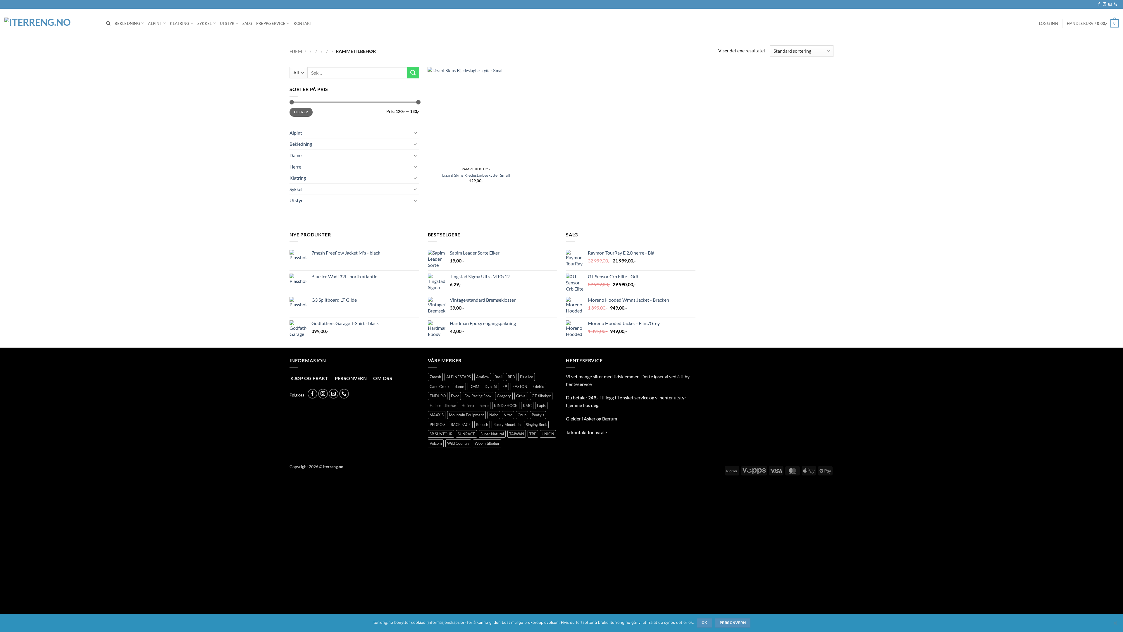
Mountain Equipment (466, 415)
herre (484, 405)
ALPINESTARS (458, 377)
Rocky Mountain (507, 424)
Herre (295, 166)
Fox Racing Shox (478, 396)
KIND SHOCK (506, 405)
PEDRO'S (437, 424)
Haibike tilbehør (443, 405)
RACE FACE (461, 424)
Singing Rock (536, 424)
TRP (532, 434)
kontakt (579, 432)
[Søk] (108, 23)
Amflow (482, 377)
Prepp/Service (270, 23)
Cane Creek (439, 386)
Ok (704, 623)
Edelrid (538, 386)
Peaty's (538, 415)
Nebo (493, 415)
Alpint (155, 23)
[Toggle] (415, 132)
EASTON (519, 386)
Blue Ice (526, 377)
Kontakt (303, 23)
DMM (474, 386)
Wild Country (458, 443)
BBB (511, 377)
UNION (548, 434)
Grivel (521, 396)
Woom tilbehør (487, 443)
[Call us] (1115, 4)
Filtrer (301, 112)
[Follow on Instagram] (1104, 4)
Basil (498, 377)
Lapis (541, 405)
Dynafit (491, 386)
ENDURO (438, 396)
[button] (1048, 23)
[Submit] (413, 72)
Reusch (482, 424)
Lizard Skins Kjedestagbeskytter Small (476, 175)
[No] (1115, 624)
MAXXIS (437, 415)
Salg (247, 23)
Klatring (179, 23)
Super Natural (492, 434)
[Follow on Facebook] (1099, 4)
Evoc (455, 396)
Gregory (504, 396)
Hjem (296, 51)
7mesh (435, 377)
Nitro (508, 415)
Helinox (467, 405)
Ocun (522, 415)
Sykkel (204, 23)
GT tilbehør (541, 396)
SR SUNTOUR (441, 434)
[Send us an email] (1110, 4)
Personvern (733, 623)
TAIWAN (516, 434)
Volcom (436, 443)
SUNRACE (466, 434)
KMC (527, 405)
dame (459, 386)
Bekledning (127, 23)
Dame (296, 155)
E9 (504, 386)
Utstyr (227, 23)
